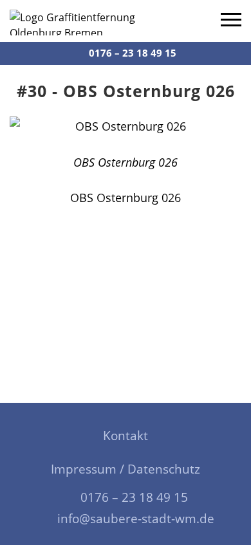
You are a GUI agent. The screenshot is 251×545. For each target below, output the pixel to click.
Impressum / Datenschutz (125, 469)
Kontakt (125, 435)
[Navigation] (231, 21)
